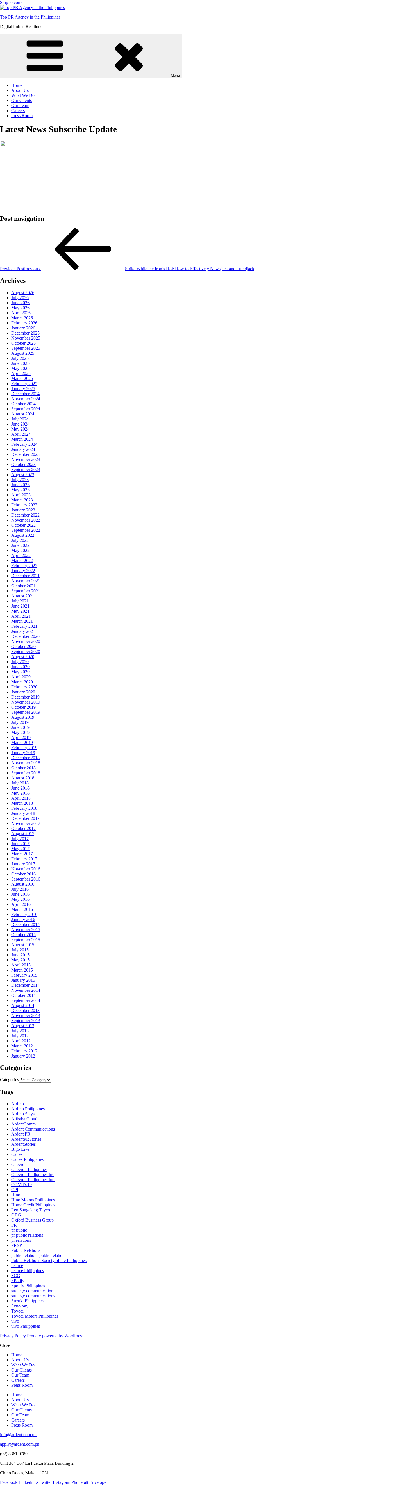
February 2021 (24, 626)
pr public (19, 1230)
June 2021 (20, 606)
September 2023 (25, 469)
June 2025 (20, 363)
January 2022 (23, 570)
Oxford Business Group (32, 1220)
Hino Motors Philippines (33, 1199)
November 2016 (25, 869)
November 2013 (25, 1015)
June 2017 (20, 843)
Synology (19, 1306)
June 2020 (20, 666)
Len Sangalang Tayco (30, 1209)
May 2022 (20, 550)
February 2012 (24, 1051)
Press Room (22, 115)
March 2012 (22, 1045)
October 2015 (23, 934)
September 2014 (25, 1000)
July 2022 (20, 540)
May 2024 (20, 429)
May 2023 (20, 489)
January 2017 (23, 863)
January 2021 (23, 631)
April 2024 (21, 434)
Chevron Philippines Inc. (33, 1179)
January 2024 (23, 449)
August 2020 (22, 656)
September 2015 (25, 939)
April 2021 (21, 616)
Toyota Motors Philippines (34, 1316)
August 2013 (22, 1025)
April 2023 (21, 494)
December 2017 (25, 818)
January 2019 (23, 752)
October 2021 (23, 585)
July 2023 (20, 479)
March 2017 (22, 853)
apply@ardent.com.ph (19, 1444)
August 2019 (22, 717)
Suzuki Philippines (27, 1300)
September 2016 (25, 879)
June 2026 (20, 302)
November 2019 (25, 702)
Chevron (19, 1164)
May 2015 (20, 960)
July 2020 (20, 661)
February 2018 (24, 808)
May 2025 (20, 368)
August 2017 (22, 833)
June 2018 (20, 788)
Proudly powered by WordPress (55, 1335)
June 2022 (20, 545)
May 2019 (20, 732)
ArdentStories (23, 1144)
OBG (16, 1215)
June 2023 (20, 484)
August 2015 (22, 944)
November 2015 (25, 929)
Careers (18, 110)
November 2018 (25, 762)
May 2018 (20, 793)
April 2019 (21, 737)
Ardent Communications (33, 1129)
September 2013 (25, 1020)
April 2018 (21, 798)
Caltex (17, 1154)
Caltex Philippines (27, 1159)
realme (17, 1265)
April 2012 (21, 1040)
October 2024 (23, 403)
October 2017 (23, 828)
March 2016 (22, 909)
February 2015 (24, 975)
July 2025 (20, 358)
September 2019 (25, 712)
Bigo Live (20, 1149)
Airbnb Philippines (28, 1108)
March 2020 (22, 681)
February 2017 (24, 858)
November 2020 (25, 641)
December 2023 (25, 454)
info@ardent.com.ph (18, 1434)
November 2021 (25, 580)
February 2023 (24, 504)
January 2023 (23, 510)
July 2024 (20, 419)
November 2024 (25, 398)
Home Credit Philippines (33, 1204)
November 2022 (25, 520)
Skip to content (13, 2)
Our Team (20, 105)
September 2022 (25, 530)
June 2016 (20, 894)
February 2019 (24, 747)
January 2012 (23, 1056)
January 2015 (23, 980)
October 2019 (23, 707)
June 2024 (20, 424)
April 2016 (21, 904)
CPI (14, 1189)
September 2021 (25, 590)
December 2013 (25, 1010)
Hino (15, 1194)
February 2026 (24, 322)
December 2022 (25, 515)
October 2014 (23, 995)
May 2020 (20, 671)
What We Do (23, 95)
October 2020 (23, 646)
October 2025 (23, 343)
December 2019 (25, 697)
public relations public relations (38, 1255)
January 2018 (23, 813)
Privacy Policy (13, 1335)
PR (14, 1225)
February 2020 (24, 686)
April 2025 (21, 373)
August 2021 (22, 595)
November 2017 (25, 823)
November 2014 (25, 990)
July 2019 (20, 722)
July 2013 (20, 1030)
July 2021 (20, 601)
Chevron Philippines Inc (32, 1174)
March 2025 (22, 378)
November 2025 (25, 338)
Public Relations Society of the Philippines (49, 1260)
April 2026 (21, 312)
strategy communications (33, 1295)
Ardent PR (20, 1134)
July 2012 (20, 1035)
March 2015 (22, 970)
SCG (15, 1275)
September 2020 (25, 651)
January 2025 (23, 388)
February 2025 (24, 383)
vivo (15, 1321)
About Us (20, 90)
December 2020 (25, 636)
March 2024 (22, 439)
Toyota (17, 1311)
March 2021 (22, 621)
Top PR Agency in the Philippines (30, 17)
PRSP (16, 1245)
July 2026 (20, 297)
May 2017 (20, 848)
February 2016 (24, 914)
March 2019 (22, 742)
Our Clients (21, 100)
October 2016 (23, 874)
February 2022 (24, 565)
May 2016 (20, 899)
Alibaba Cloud (24, 1118)
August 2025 (22, 353)
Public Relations (25, 1250)
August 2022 (22, 535)
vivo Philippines (25, 1326)
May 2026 (20, 307)
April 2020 (21, 676)
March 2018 (22, 803)
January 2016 (23, 919)
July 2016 (20, 889)
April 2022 (21, 555)
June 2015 (20, 954)
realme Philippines (27, 1270)
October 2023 (23, 464)
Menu (175, 75)
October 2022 (23, 525)
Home (16, 85)
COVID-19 (21, 1184)
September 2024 (25, 408)
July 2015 (20, 949)
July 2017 (20, 838)
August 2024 (22, 413)
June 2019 (20, 727)
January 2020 (23, 692)
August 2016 (22, 884)
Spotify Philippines (28, 1285)
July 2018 (20, 783)
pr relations (21, 1240)
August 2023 (22, 474)
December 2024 (25, 393)
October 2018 (23, 767)
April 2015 (21, 965)
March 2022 (22, 560)
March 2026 (22, 317)
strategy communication (32, 1290)
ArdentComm (23, 1124)
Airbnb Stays (23, 1113)
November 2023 (25, 459)
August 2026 (22, 292)
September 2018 (25, 772)
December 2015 (25, 924)
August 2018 (22, 778)
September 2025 (25, 348)
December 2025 (25, 333)
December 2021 (25, 575)
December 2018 (25, 757)
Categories (9, 1079)
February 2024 (24, 444)
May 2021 (20, 611)
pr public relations (27, 1235)
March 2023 (22, 499)
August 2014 (22, 1005)
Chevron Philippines (29, 1169)
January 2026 (23, 328)
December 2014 (25, 985)
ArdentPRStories (26, 1139)
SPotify (17, 1280)
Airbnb (17, 1103)
